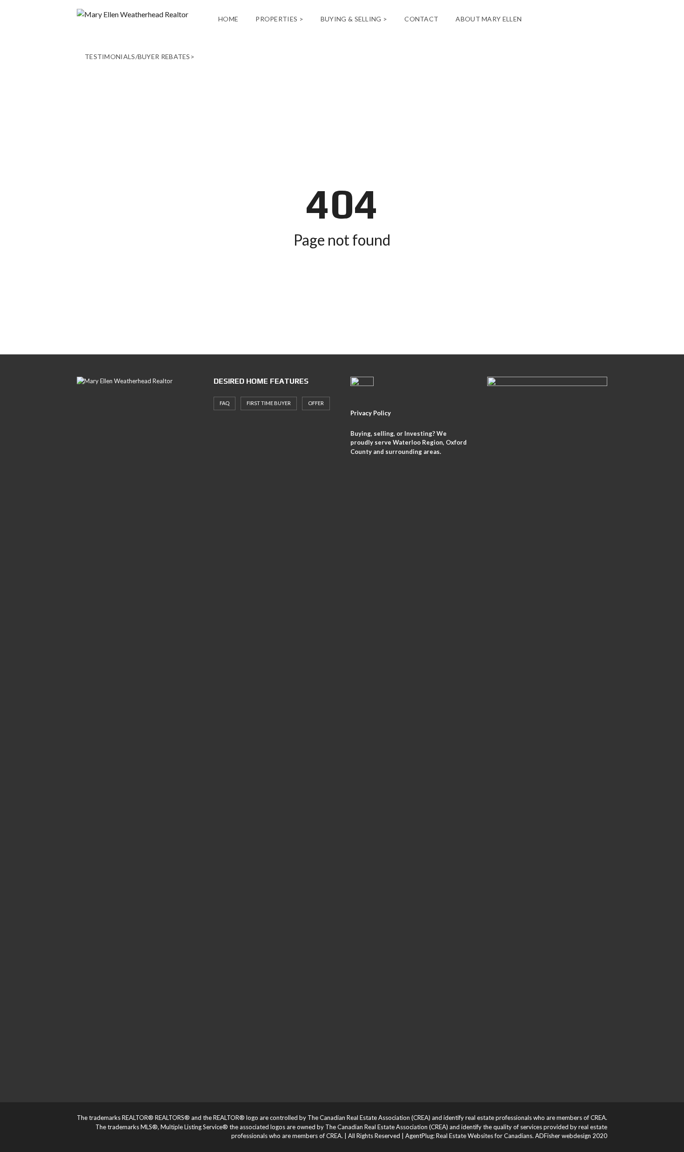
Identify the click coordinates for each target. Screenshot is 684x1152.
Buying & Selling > (354, 19)
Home (228, 19)
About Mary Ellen (489, 19)
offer (316, 403)
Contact (421, 19)
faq (224, 403)
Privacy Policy (370, 413)
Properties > (279, 19)
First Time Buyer (269, 403)
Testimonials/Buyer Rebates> (139, 56)
